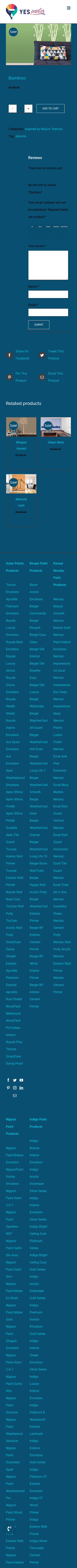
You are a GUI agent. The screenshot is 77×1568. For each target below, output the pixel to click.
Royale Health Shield (10, 706)
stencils (20, 136)
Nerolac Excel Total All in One (61, 885)
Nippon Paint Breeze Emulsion (14, 1155)
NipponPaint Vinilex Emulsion (14, 1177)
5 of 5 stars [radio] (65, 231)
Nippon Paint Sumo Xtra (14, 1384)
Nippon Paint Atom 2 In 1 (14, 1198)
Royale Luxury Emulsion (12, 628)
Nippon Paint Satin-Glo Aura (14, 1248)
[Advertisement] (38, 63)
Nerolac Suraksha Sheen (60, 906)
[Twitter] (15, 1080)
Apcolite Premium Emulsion (12, 606)
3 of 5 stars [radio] (49, 231)
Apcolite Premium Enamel (12, 978)
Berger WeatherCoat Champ (39, 828)
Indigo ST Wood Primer (36, 1505)
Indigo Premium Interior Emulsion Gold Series (37, 1319)
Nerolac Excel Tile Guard (60, 863)
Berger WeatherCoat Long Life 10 (39, 849)
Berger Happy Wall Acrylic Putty (38, 885)
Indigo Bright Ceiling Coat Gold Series (38, 1262)
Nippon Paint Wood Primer (14, 1512)
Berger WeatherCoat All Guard (39, 721)
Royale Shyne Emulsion (12, 685)
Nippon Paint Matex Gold (14, 1312)
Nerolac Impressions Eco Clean (61, 685)
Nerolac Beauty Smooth (58, 606)
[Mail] (15, 1095)
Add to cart (50, 108)
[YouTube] (21, 1080)
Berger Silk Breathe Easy (37, 671)
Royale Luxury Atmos (10, 663)
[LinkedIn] (21, 1088)
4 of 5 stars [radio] (57, 231)
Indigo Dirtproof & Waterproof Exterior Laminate (37, 1419)
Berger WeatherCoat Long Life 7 (39, 763)
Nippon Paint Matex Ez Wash (14, 1291)
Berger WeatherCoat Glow (39, 806)
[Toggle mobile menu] (69, 8)
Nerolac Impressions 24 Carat (61, 663)
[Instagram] (15, 1088)
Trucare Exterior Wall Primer (14, 878)
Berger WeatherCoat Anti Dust (39, 742)
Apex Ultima (14, 792)
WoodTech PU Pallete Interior (13, 1028)
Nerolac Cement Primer (58, 985)
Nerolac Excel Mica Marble (60, 785)
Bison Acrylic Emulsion (36, 592)
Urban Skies (56, 442)
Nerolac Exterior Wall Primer (62, 963)
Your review (37, 246)
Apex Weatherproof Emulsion (15, 778)
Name (33, 286)
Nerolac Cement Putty (58, 928)
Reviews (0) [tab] (14, 157)
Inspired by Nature (37, 129)
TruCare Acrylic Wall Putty (14, 928)
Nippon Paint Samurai (12, 1405)
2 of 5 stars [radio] (41, 231)
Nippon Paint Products (12, 1126)
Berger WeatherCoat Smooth (39, 785)
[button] (9, 1531)
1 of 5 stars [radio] (33, 231)
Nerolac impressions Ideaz (61, 706)
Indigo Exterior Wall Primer (38, 1527)
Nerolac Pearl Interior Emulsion (62, 642)
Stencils (57, 129)
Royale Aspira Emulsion (12, 728)
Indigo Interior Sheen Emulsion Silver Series (38, 1355)
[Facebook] (8, 1080)
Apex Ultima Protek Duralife (14, 821)
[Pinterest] (8, 1088)
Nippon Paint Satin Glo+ (13, 1269)
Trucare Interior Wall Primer (14, 856)
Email (33, 305)
